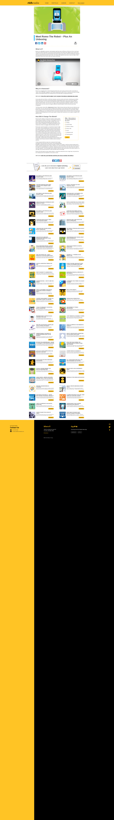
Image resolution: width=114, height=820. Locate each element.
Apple (79, 432)
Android (74, 432)
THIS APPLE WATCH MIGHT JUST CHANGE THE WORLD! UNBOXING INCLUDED (59, 96)
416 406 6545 (15, 430)
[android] (75, 426)
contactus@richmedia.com (18, 431)
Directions (46, 433)
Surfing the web (69, 132)
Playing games (69, 134)
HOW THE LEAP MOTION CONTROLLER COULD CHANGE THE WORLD (57, 155)
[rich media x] (109, 427)
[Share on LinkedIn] (42, 43)
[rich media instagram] (109, 424)
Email (67, 130)
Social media (69, 124)
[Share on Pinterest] (45, 43)
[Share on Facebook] (36, 43)
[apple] (77, 426)
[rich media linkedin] (109, 433)
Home (47, 3)
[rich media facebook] (109, 430)
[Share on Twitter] (39, 43)
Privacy (52, 437)
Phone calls (68, 128)
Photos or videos (69, 126)
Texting (67, 122)
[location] (50, 426)
